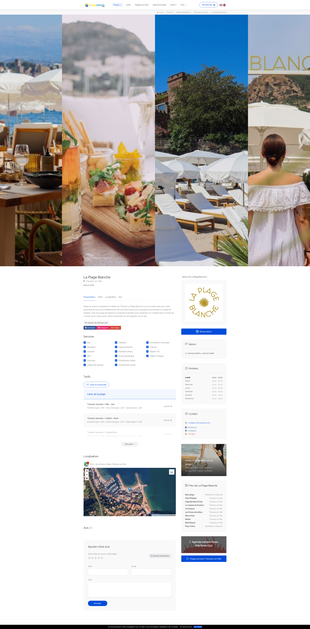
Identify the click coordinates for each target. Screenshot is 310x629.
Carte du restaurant (97, 385)
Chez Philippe (191, 498)
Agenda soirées (159, 5)
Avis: (90, 580)
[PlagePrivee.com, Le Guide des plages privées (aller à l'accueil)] (94, 5)
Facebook (91, 328)
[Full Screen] (87, 478)
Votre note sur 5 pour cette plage (102, 554)
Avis (120, 297)
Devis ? (173, 5)
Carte (128, 5)
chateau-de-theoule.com (97, 323)
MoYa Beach (190, 523)
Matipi (187, 519)
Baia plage (189, 495)
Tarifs (100, 297)
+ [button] (87, 471)
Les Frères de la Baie (193, 512)
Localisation (110, 297)
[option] (201, 140)
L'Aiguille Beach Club (193, 502)
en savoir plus (186, 627)
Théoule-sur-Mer (93, 281)
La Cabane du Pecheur (194, 505)
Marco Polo (189, 516)
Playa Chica (190, 526)
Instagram (104, 328)
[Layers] (171, 472)
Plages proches (141, 5)
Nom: (90, 566)
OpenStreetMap (163, 515)
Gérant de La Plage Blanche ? (194, 277)
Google (116, 328)
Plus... (183, 5)
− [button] (87, 474)
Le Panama (189, 509)
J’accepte (198, 627)
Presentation (89, 297)
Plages (116, 5)
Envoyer (97, 603)
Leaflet (154, 515)
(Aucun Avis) (89, 285)
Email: (134, 566)
